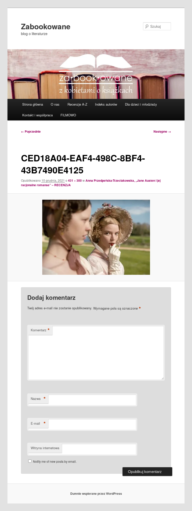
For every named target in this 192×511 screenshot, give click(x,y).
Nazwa (38, 399)
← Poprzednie (31, 131)
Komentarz (40, 330)
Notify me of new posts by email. (54, 461)
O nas (55, 104)
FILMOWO (68, 115)
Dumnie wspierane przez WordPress (96, 493)
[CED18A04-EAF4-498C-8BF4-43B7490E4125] (96, 237)
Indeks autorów (106, 104)
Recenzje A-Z (77, 104)
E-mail (38, 423)
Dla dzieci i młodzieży (141, 104)
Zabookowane (45, 26)
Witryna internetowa (45, 447)
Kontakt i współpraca (37, 115)
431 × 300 (75, 180)
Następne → (162, 131)
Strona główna (32, 104)
